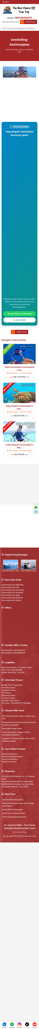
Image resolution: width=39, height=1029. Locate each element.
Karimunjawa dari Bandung (12, 598)
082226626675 (23, 17)
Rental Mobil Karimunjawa (12, 809)
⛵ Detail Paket (19, 320)
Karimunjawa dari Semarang (13, 590)
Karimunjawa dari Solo (10, 587)
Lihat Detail (21, 354)
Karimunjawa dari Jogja (11, 595)
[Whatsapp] (36, 507)
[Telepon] (36, 511)
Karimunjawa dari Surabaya (12, 592)
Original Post (22, 332)
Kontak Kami (30, 22)
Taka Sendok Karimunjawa (12, 800)
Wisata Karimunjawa (10, 754)
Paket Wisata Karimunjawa (12, 756)
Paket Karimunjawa (9, 762)
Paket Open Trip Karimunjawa (13, 813)
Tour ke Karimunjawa (10, 759)
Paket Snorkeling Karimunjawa (14, 817)
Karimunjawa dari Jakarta (11, 600)
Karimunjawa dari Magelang (12, 585)
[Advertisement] (19, 98)
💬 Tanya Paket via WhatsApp (19, 314)
